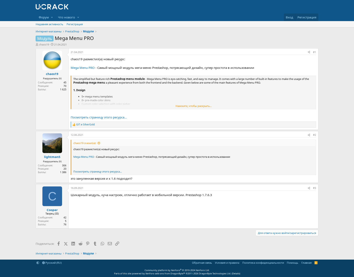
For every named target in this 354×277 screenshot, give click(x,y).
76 (65, 224)
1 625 (63, 89)
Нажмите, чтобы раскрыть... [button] (194, 106)
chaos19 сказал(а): (84, 143)
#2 (314, 135)
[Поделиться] (309, 52)
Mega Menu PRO (83, 68)
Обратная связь (202, 263)
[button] (52, 17)
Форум (44, 17)
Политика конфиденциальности (263, 263)
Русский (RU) (53, 263)
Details (235, 273)
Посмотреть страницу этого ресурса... (99, 117)
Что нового (66, 17)
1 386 (63, 172)
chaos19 (44, 44)
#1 (314, 52)
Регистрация (75, 24)
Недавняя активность (49, 24)
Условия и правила (227, 263)
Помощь (292, 263)
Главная (306, 263)
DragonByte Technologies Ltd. (215, 273)
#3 (314, 188)
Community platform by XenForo (177, 270)
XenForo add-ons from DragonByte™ (165, 273)
